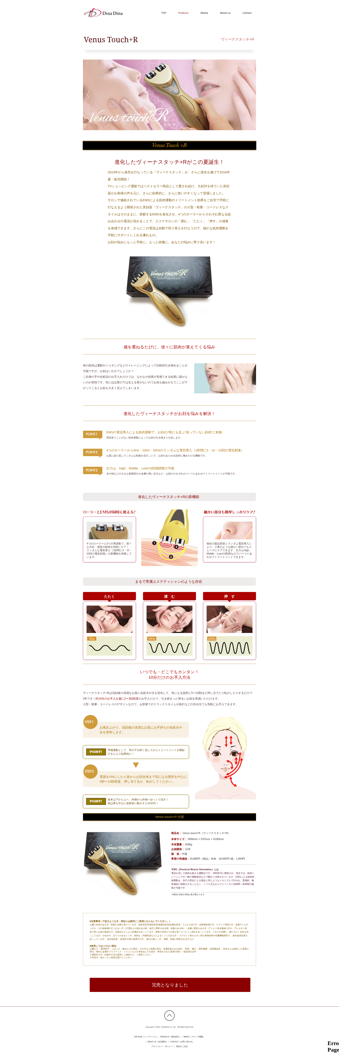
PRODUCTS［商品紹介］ (170, 1037)
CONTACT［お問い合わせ (181, 1042)
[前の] (88, 95)
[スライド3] (174, 125)
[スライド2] (165, 124)
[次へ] (251, 95)
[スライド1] (169, 124)
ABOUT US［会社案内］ (157, 1042)
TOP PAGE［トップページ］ (146, 1037)
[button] (170, 985)
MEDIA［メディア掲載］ (194, 1037)
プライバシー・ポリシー (162, 1046)
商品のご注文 (182, 1046)
